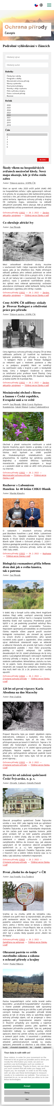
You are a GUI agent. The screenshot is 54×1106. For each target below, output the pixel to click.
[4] (27, 142)
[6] (27, 147)
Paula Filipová (16, 964)
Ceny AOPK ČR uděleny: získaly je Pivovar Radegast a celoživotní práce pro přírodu (25, 306)
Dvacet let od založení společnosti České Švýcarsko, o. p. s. (24, 776)
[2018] (27, 125)
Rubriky (9, 71)
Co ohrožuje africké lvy (18, 222)
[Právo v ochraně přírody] (27, 93)
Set (27, 1099)
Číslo (7, 130)
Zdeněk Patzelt (34, 783)
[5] (27, 144)
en (41, 5)
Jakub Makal (21, 407)
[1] (27, 134)
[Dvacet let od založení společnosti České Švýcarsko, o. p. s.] (27, 803)
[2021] (27, 117)
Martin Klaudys (17, 493)
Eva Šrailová (28, 876)
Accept (27, 1086)
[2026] (27, 105)
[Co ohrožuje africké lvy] (27, 247)
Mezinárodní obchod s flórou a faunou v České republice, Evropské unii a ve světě (22, 396)
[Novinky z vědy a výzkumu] (27, 88)
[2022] (27, 115)
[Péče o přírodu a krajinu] (27, 91)
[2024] (27, 110)
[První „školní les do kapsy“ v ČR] (27, 897)
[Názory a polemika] (27, 83)
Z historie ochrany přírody (15, 678)
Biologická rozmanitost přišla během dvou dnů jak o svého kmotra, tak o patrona (27, 567)
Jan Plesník (15, 227)
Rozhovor (47, 553)
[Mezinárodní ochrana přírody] (27, 81)
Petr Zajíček (15, 697)
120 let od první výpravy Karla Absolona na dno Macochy (23, 690)
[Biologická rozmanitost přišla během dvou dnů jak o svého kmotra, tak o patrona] (27, 595)
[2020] (27, 120)
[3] (27, 139)
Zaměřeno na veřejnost (13, 942)
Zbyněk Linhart (17, 783)
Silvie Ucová (27, 404)
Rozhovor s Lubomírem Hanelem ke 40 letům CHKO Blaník (27, 486)
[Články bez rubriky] (27, 76)
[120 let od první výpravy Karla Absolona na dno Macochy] (27, 717)
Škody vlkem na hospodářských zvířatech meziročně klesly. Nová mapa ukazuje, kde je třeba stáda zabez (24, 173)
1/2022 (22, 212)
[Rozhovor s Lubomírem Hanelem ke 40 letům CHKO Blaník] (27, 513)
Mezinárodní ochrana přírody (16, 475)
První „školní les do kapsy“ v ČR (24, 872)
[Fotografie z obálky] (27, 78)
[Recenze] (27, 96)
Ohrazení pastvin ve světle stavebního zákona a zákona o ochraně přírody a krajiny (21, 955)
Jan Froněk (15, 876)
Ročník (8, 101)
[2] (27, 137)
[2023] (27, 112)
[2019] (27, 122)
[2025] (27, 107)
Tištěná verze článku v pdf (37, 215)
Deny (27, 1092)
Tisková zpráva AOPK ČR (23, 183)
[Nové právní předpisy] (27, 86)
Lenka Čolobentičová (39, 407)
